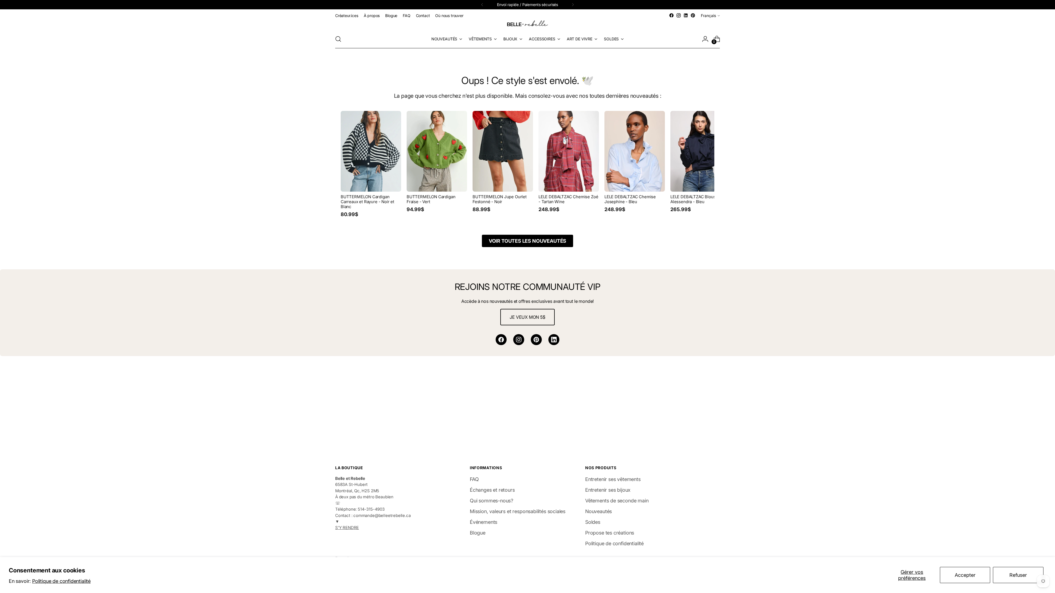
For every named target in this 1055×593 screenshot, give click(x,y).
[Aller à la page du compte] (705, 38)
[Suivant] (573, 4)
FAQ (474, 479)
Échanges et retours (492, 490)
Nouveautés (598, 511)
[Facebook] (501, 339)
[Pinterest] (536, 339)
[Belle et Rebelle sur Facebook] (671, 15)
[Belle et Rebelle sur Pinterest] (692, 15)
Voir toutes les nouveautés (527, 241)
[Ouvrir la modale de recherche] (338, 38)
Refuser (1018, 575)
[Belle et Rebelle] (527, 24)
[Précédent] (482, 4)
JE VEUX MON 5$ (527, 317)
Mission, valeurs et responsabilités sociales (517, 511)
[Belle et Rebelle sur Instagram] (678, 15)
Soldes (592, 522)
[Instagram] (518, 339)
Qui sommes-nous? (491, 501)
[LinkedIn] (553, 339)
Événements (483, 522)
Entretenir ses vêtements (613, 479)
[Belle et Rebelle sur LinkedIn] (685, 15)
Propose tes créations (609, 533)
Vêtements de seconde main (617, 501)
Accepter (965, 575)
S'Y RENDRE (347, 527)
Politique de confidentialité (61, 581)
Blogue (477, 533)
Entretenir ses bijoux (608, 490)
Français (708, 15)
